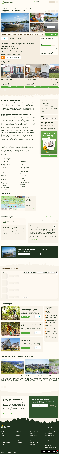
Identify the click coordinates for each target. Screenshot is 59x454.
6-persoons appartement (8, 83)
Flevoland (17, 8)
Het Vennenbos (33, 433)
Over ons (3, 437)
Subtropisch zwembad (50, 437)
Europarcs (18, 437)
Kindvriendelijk (48, 118)
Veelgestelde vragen (5, 442)
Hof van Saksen (33, 435)
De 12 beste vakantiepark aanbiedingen (49, 313)
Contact (3, 444)
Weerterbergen (33, 438)
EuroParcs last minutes (51, 320)
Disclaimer (3, 435)
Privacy (2, 433)
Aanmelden (52, 405)
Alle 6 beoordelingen (46, 53)
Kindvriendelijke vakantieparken (48, 444)
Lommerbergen (33, 440)
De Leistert (32, 444)
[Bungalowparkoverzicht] (7, 2)
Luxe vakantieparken (50, 435)
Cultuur (34, 272)
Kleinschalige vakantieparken (48, 441)
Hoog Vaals (32, 437)
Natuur (27, 272)
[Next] (5, 90)
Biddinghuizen (22, 8)
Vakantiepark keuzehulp (51, 333)
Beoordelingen (23, 34)
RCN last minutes (50, 318)
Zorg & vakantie (48, 433)
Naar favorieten (34, 254)
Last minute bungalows (51, 315)
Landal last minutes (50, 322)
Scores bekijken (33, 239)
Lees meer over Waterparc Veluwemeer (10, 54)
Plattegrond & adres (5, 193)
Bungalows (10, 34)
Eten (40, 272)
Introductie (4, 34)
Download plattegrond (29, 208)
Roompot (18, 433)
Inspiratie (41, 34)
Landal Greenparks (20, 440)
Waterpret (54, 118)
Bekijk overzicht (6, 413)
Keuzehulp (51, 1)
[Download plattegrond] (13, 203)
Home (2, 8)
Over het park (16, 34)
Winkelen (46, 272)
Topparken (18, 435)
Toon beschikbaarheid (51, 34)
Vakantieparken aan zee (50, 438)
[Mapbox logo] (25, 297)
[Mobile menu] (57, 2)
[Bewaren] (57, 11)
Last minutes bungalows (50, 447)
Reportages (3, 440)
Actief (53, 272)
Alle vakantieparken (20, 442)
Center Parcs (18, 438)
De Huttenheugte (34, 442)
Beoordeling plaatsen (51, 216)
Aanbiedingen (35, 34)
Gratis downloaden (48, 155)
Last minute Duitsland (51, 317)
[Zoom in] (57, 272)
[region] (40, 285)
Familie (42, 118)
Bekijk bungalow (12, 86)
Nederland (12, 8)
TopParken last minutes (51, 323)
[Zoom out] (57, 274)
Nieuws (2, 438)
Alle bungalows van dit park (49, 61)
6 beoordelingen (45, 11)
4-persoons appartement (32, 83)
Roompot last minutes (51, 331)
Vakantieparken (6, 8)
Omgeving (29, 34)
